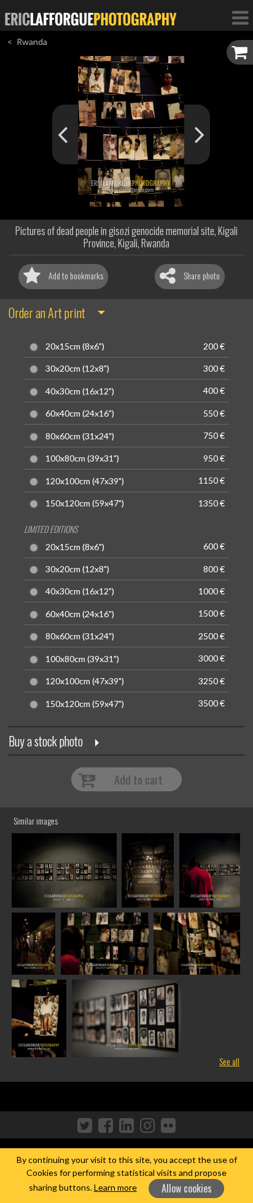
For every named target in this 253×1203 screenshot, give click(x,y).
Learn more (115, 1187)
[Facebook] (105, 1124)
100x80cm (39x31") (82, 458)
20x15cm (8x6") (74, 346)
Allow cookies (187, 1188)
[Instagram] (147, 1124)
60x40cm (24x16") (79, 413)
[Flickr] (168, 1124)
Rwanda (32, 41)
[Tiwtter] (84, 1124)
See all (229, 1061)
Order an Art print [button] (47, 312)
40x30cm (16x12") (79, 391)
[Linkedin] (126, 1124)
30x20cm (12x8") (77, 369)
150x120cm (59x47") (84, 503)
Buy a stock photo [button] (46, 741)
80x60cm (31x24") (79, 436)
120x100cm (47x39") (84, 481)
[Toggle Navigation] (240, 17)
